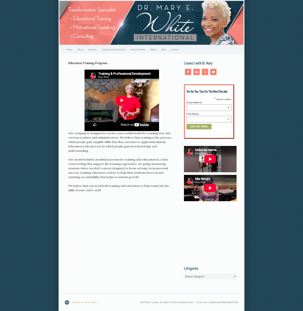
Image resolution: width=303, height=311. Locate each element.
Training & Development (113, 49)
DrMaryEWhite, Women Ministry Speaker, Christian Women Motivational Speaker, (151, 23)
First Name (208, 113)
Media (153, 49)
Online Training (137, 49)
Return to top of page (84, 302)
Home (69, 49)
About (80, 49)
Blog (163, 49)
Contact (175, 49)
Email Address (208, 102)
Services (92, 49)
